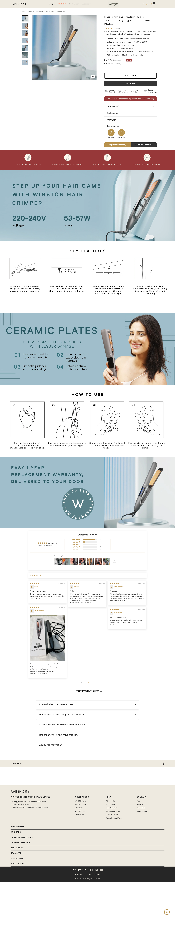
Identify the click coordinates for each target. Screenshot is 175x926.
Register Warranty (117, 145)
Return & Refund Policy (114, 818)
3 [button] (88, 683)
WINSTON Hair (80, 808)
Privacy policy (79, 874)
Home (23, 12)
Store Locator (142, 811)
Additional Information (50, 745)
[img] (34, 583)
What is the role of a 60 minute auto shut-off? (62, 724)
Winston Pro (79, 815)
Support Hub (87, 4)
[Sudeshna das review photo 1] (47, 638)
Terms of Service (112, 815)
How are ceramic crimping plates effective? (61, 714)
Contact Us (141, 808)
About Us (140, 804)
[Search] (143, 4)
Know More (16, 763)
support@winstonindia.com (20, 805)
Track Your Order (112, 808)
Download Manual (143, 145)
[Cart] (152, 4)
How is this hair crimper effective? (56, 704)
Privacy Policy (111, 801)
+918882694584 (16, 807)
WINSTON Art (80, 811)
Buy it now (131, 83)
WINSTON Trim (80, 801)
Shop (51, 4)
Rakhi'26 (62, 4)
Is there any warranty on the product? (58, 734)
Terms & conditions (94, 874)
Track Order (74, 4)
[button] (76, 539)
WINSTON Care (80, 804)
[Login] (147, 4)
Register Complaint (113, 811)
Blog (138, 801)
